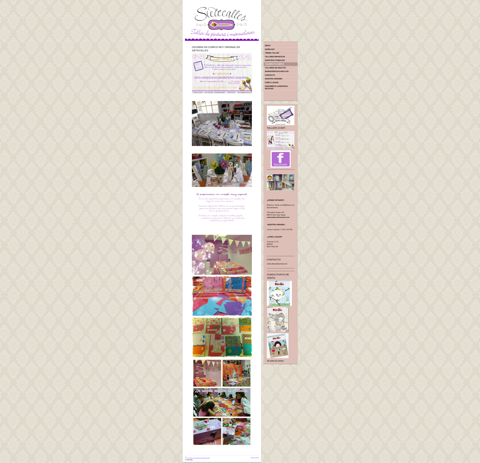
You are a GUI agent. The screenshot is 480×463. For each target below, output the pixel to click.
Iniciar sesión (255, 457)
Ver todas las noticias (275, 361)
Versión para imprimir (194, 458)
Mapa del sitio (206, 458)
